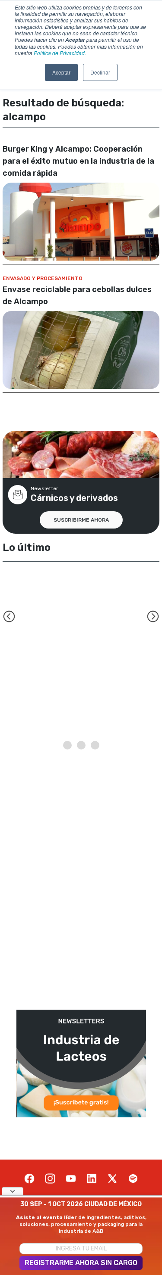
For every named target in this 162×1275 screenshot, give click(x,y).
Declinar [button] (100, 72)
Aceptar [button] (61, 72)
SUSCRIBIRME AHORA (81, 520)
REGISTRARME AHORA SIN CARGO (81, 1263)
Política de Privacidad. (60, 52)
